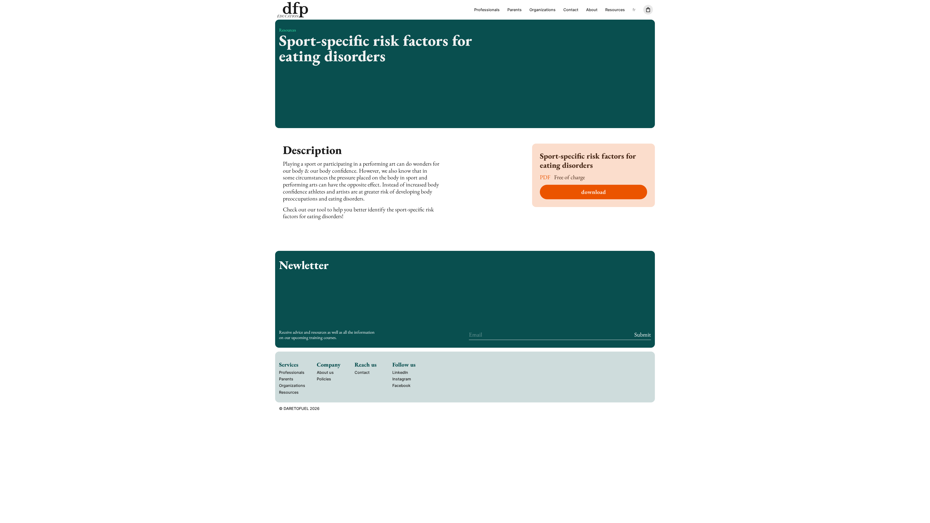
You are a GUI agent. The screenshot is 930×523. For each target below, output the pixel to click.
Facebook (401, 385)
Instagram (401, 379)
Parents (514, 10)
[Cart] (648, 10)
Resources (615, 10)
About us (325, 372)
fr (634, 10)
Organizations (542, 10)
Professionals (487, 10)
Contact (570, 10)
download (593, 192)
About (591, 10)
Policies (324, 379)
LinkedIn (400, 372)
